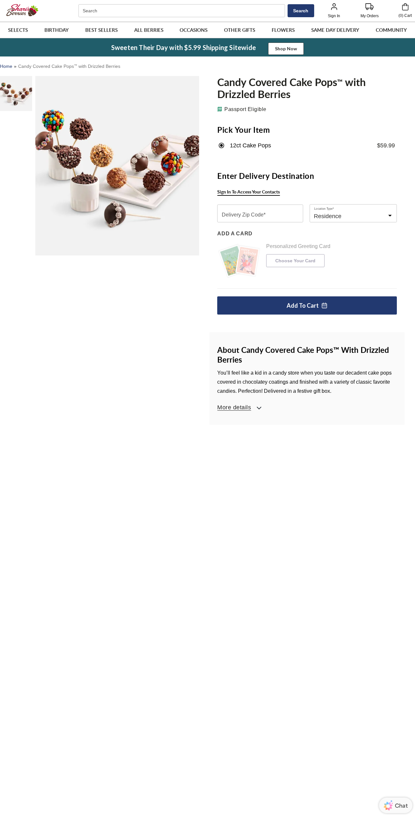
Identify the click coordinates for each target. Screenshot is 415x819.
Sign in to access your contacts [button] (248, 192)
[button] (18, 30)
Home (6, 66)
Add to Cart (303, 305)
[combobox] (182, 10)
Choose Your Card (295, 260)
